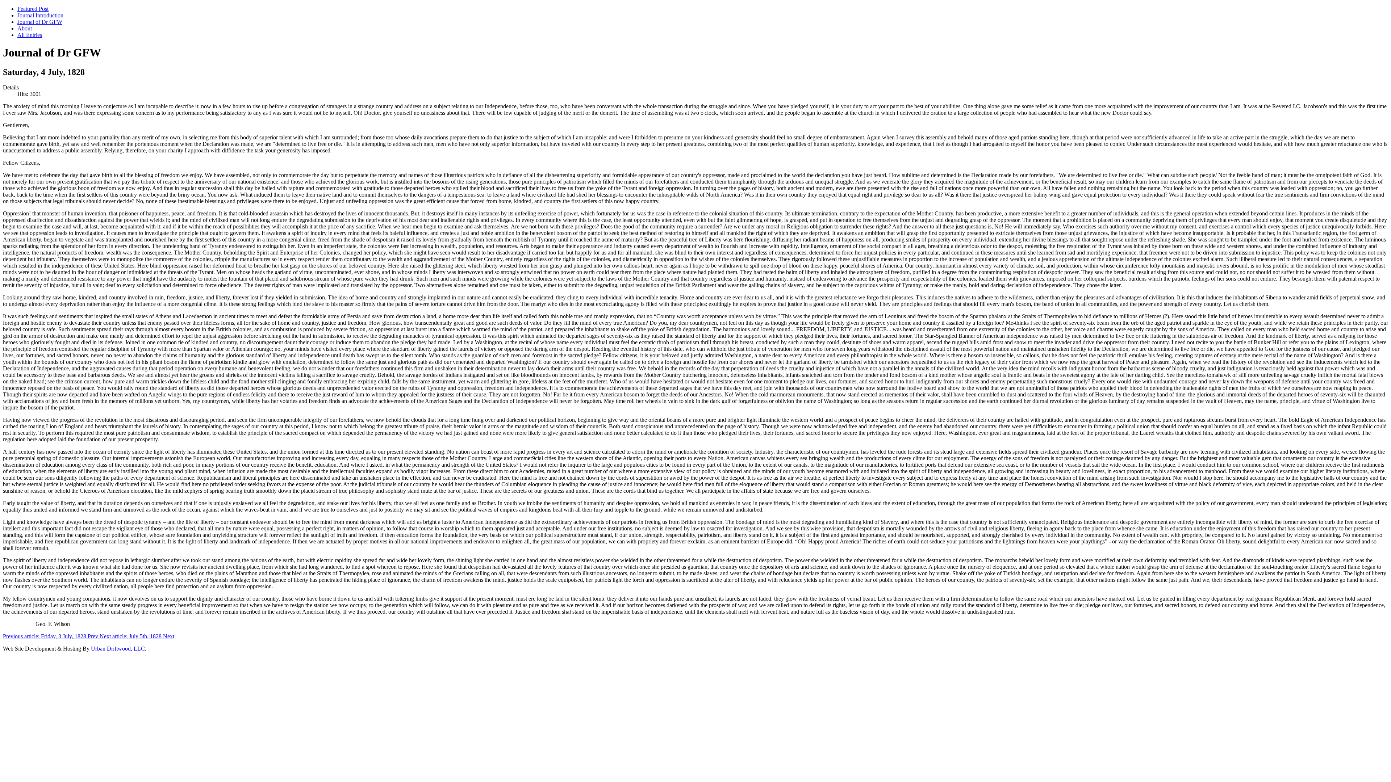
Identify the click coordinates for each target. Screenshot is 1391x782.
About (24, 28)
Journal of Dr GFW (39, 22)
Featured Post (33, 9)
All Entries (29, 35)
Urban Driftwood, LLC (118, 649)
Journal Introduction (40, 15)
